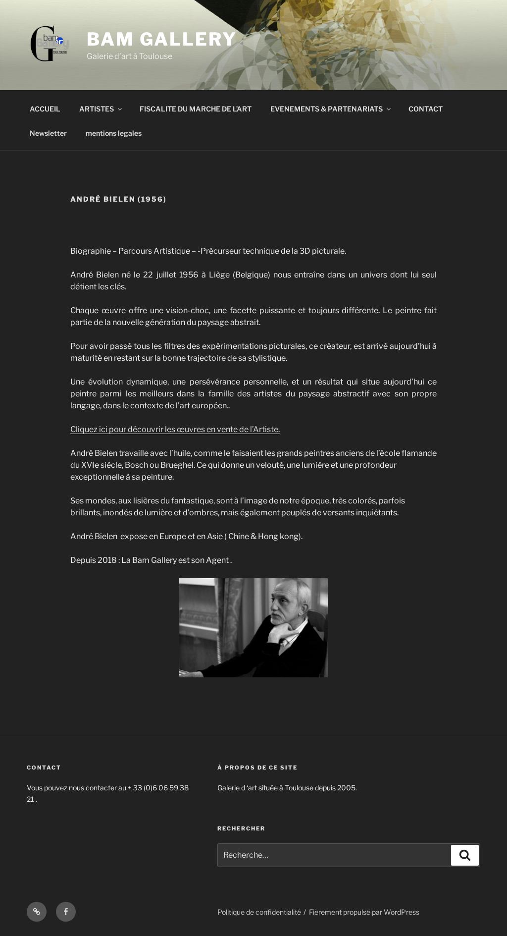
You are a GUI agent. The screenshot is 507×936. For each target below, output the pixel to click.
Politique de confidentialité (259, 912)
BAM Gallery (162, 39)
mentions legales (114, 133)
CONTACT (425, 109)
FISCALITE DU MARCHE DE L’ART (196, 109)
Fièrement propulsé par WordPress (364, 912)
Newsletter (48, 133)
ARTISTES (96, 109)
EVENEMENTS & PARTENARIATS (326, 109)
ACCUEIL (45, 109)
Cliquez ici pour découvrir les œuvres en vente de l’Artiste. (175, 429)
